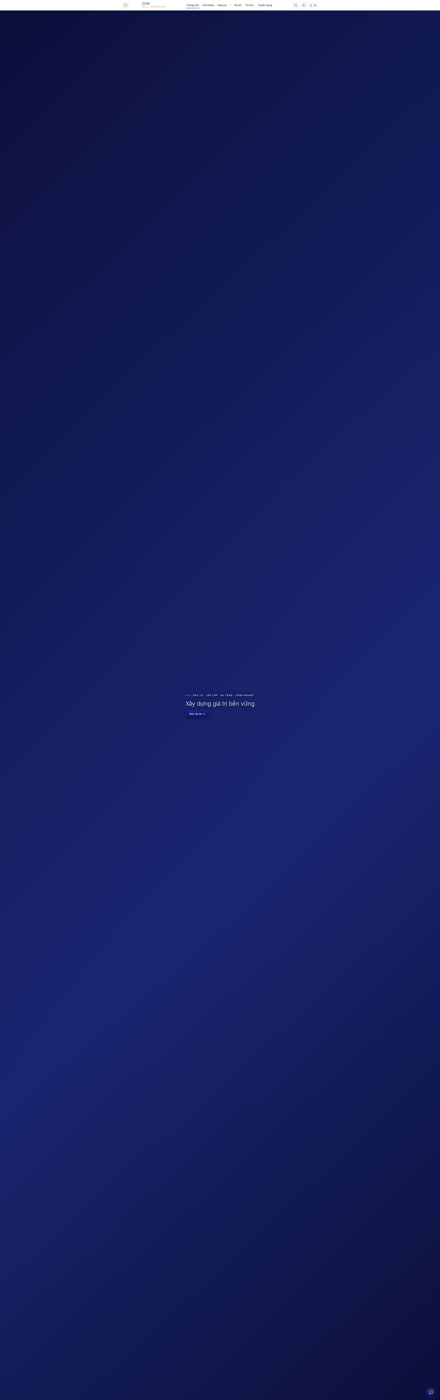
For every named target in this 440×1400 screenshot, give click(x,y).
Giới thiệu (208, 5)
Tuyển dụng (265, 5)
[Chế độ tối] (303, 5)
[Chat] (431, 1392)
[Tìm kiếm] (296, 5)
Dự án (237, 5)
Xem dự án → (197, 713)
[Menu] (125, 5)
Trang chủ (192, 5)
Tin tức (249, 5)
